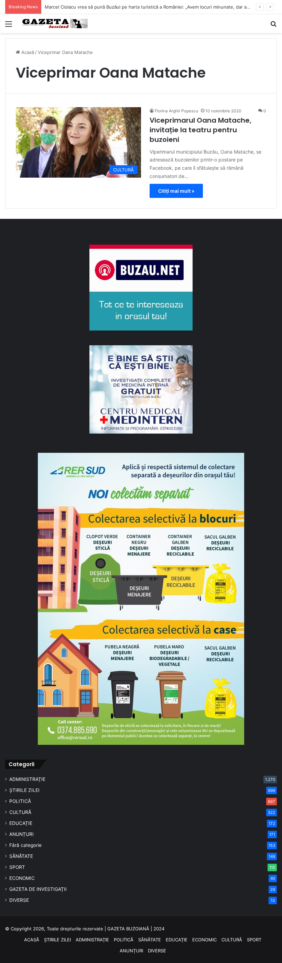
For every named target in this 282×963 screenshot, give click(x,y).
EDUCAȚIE (20, 823)
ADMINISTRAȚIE (27, 779)
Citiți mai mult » (176, 191)
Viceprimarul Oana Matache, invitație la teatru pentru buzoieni (200, 129)
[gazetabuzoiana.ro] (55, 23)
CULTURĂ (20, 812)
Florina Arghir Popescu (176, 110)
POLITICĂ (20, 801)
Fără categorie (25, 845)
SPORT (17, 867)
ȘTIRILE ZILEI (24, 790)
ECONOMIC (22, 878)
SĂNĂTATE (21, 856)
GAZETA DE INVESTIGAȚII (38, 889)
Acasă (27, 52)
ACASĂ (31, 939)
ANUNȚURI (21, 834)
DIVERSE (19, 900)
